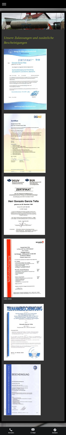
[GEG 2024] (24, 268)
